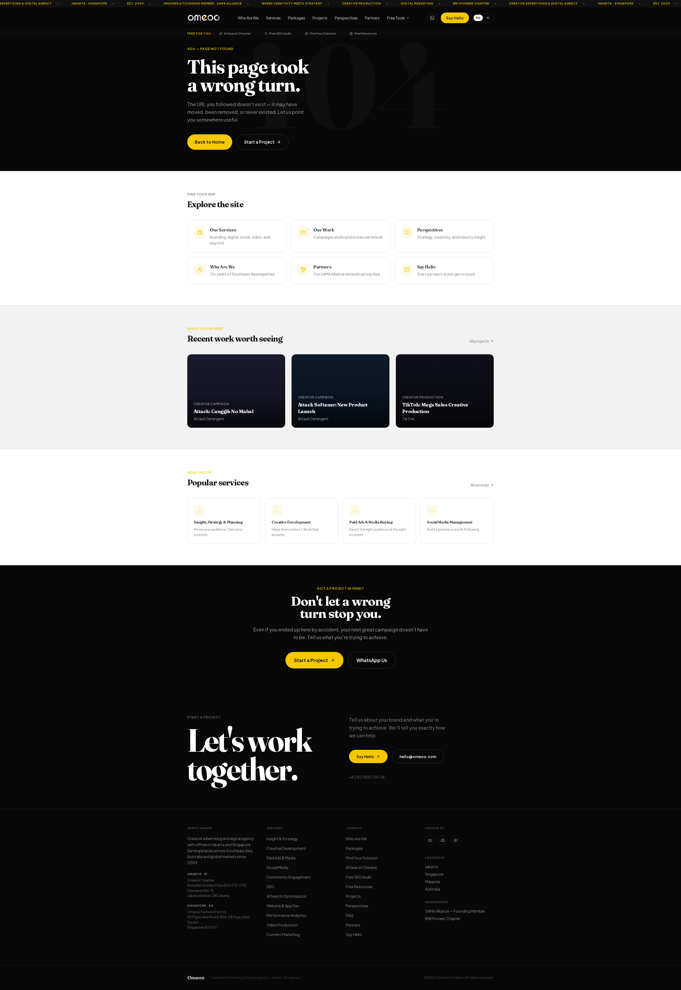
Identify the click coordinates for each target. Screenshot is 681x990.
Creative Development (286, 848)
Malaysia (432, 881)
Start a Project (259, 142)
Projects (320, 17)
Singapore (434, 874)
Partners (372, 17)
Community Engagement (289, 877)
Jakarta (431, 866)
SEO (270, 886)
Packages (296, 17)
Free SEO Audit (280, 33)
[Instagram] (430, 840)
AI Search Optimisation (286, 896)
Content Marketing (283, 934)
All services (479, 484)
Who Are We (248, 17)
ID (488, 17)
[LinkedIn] (442, 840)
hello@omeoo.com (418, 756)
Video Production (282, 924)
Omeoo (195, 978)
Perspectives (346, 17)
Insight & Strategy (282, 838)
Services (273, 17)
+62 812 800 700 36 (367, 777)
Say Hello (455, 17)
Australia (432, 889)
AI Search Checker (237, 33)
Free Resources (365, 33)
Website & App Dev (283, 905)
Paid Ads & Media (281, 857)
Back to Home (210, 142)
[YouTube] (455, 840)
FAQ (349, 915)
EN (478, 17)
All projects (479, 341)
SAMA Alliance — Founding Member (455, 911)
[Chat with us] (432, 18)
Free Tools (396, 17)
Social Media (277, 867)
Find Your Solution (323, 33)
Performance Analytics (286, 915)
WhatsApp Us (371, 660)
